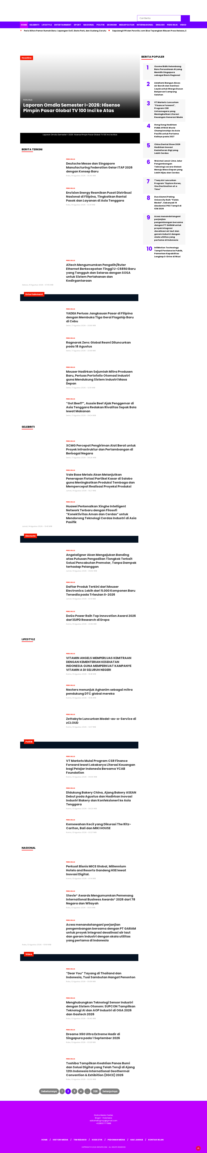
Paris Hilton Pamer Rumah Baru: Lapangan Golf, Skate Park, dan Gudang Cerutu (65, 30)
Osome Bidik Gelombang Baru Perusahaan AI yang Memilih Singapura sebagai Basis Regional (168, 71)
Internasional (145, 24)
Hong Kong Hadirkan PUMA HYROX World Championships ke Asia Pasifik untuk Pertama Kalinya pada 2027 (167, 130)
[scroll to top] (198, 1148)
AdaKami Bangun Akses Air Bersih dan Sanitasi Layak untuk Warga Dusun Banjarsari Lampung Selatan (168, 88)
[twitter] (167, 8)
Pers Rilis (172, 24)
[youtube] (180, 8)
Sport (77, 24)
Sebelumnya (49, 1091)
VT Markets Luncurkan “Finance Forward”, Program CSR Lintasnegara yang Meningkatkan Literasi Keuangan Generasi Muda (168, 110)
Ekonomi (112, 24)
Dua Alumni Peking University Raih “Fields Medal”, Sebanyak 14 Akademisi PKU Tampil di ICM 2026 (167, 203)
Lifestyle (47, 24)
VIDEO (183, 24)
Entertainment (62, 24)
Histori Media (60, 1139)
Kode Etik (97, 1139)
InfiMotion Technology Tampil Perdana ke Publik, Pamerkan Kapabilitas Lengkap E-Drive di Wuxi (168, 252)
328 (95, 1091)
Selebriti (34, 24)
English (160, 24)
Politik (101, 24)
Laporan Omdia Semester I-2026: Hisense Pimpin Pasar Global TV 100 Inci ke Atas (71, 107)
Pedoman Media (116, 1139)
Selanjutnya (109, 1091)
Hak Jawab (136, 1139)
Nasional (88, 24)
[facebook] (160, 8)
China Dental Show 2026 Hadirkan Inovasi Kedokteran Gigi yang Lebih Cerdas (167, 149)
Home (24, 24)
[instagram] (173, 8)
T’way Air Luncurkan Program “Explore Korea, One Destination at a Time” (167, 185)
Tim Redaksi (80, 1139)
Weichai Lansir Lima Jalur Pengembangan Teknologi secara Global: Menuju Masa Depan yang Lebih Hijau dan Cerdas (168, 166)
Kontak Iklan (156, 1139)
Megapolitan (126, 24)
